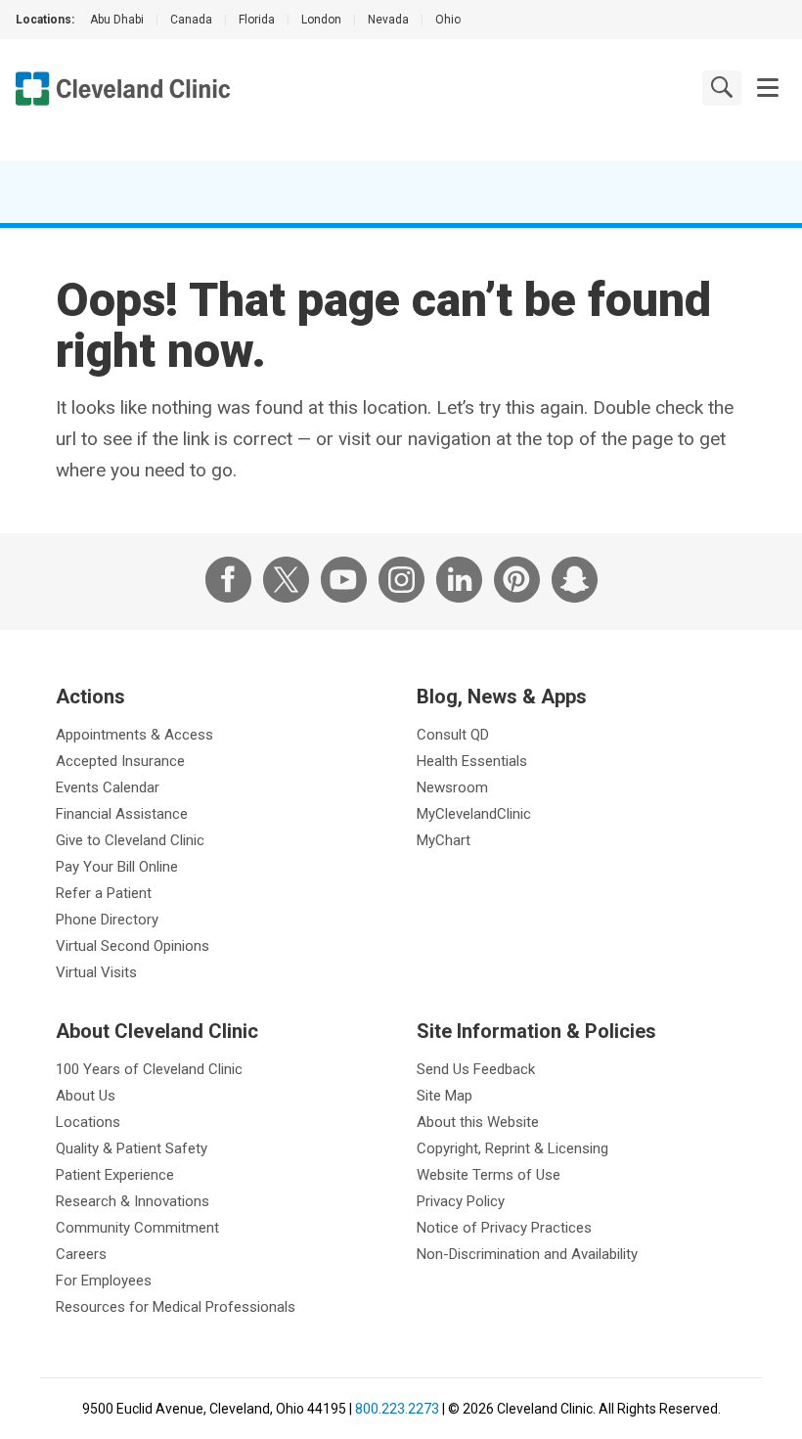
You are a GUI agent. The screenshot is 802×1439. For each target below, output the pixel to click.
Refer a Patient (104, 893)
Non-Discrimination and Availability (527, 1254)
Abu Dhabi (117, 19)
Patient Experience (115, 1175)
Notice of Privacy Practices (504, 1228)
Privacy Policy (461, 1201)
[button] (767, 88)
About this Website (478, 1122)
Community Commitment (137, 1228)
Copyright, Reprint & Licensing (512, 1148)
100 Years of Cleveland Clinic (149, 1069)
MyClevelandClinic (474, 814)
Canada (191, 19)
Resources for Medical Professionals (175, 1307)
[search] (721, 87)
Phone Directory (107, 919)
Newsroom (452, 787)
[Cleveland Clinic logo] (123, 88)
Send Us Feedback (476, 1069)
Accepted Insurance (120, 761)
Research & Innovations (132, 1201)
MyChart (443, 840)
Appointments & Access (134, 734)
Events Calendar (107, 787)
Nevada (388, 19)
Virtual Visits (96, 972)
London (321, 19)
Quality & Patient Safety (131, 1148)
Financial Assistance (122, 814)
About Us (85, 1095)
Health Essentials (472, 761)
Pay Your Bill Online (117, 867)
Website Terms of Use (488, 1175)
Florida (257, 19)
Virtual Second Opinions (132, 946)
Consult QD (453, 734)
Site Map (444, 1095)
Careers (81, 1254)
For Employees (104, 1280)
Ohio (448, 19)
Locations (88, 1122)
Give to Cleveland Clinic (130, 840)
